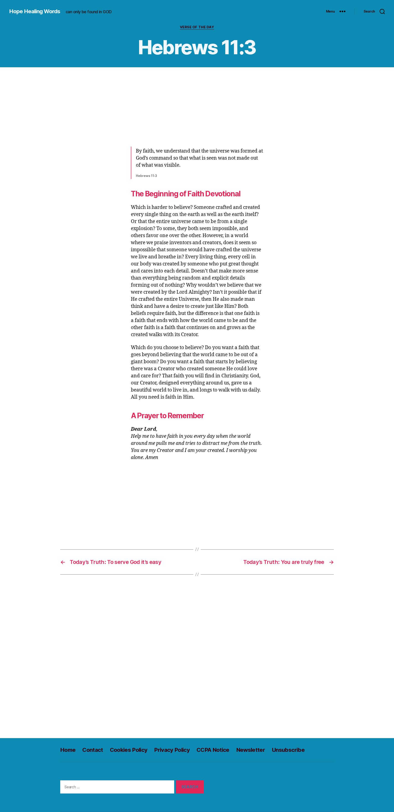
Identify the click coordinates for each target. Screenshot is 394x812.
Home (67, 750)
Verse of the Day (197, 27)
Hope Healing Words (34, 11)
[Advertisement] (197, 105)
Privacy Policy (172, 750)
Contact (92, 750)
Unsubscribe (288, 750)
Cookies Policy (129, 750)
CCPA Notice (213, 750)
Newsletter (250, 750)
